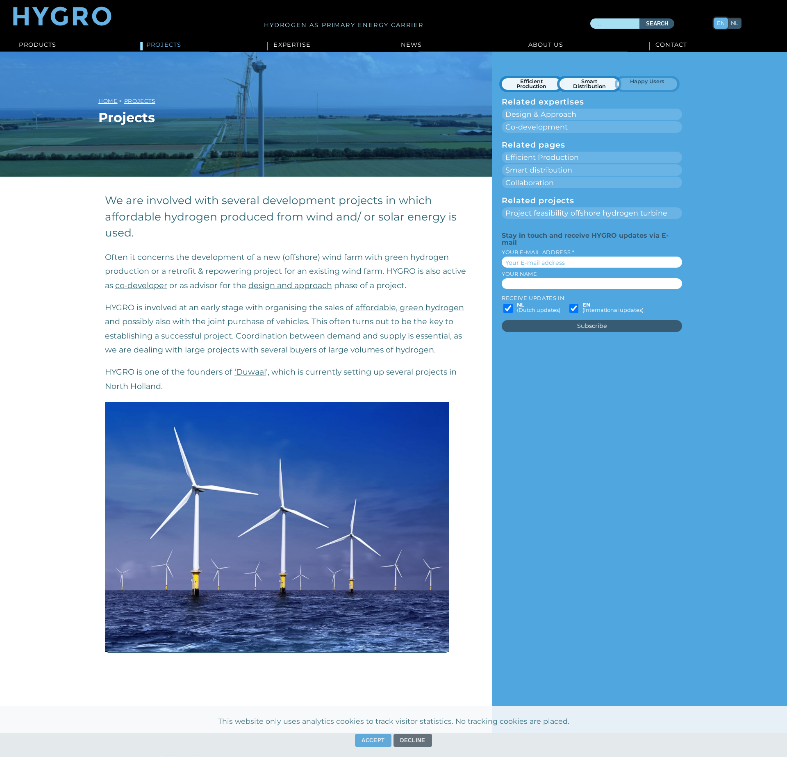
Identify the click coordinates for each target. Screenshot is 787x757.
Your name (519, 274)
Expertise (291, 45)
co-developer (141, 285)
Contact (671, 45)
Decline (412, 740)
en (721, 23)
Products (37, 45)
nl (734, 23)
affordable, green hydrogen (409, 307)
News (411, 45)
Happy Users (647, 81)
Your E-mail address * (538, 252)
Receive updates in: (534, 298)
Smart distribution (538, 170)
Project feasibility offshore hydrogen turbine (586, 213)
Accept (373, 740)
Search (657, 24)
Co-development (536, 127)
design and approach (290, 285)
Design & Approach (540, 114)
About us (545, 45)
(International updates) (613, 307)
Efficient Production (531, 83)
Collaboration (529, 182)
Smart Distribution (589, 83)
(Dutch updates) (538, 307)
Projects (163, 45)
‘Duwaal (250, 372)
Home (108, 101)
